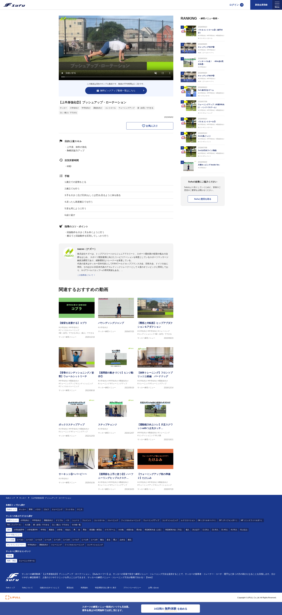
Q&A (9, 530)
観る (102, 540)
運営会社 (70, 588)
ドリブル (59, 520)
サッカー (63, 108)
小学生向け (74, 108)
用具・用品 (11, 561)
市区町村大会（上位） (153, 530)
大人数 (27, 525)
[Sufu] (12, 5)
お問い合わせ (153, 588)
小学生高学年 (32, 530)
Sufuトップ (10, 498)
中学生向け (86, 108)
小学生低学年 (19, 530)
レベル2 (29, 540)
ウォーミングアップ (127, 108)
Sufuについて (27, 588)
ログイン (234, 5)
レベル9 (94, 540)
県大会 (139, 530)
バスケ (38, 509)
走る (108, 540)
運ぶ (115, 540)
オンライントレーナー (16, 545)
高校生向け (97, 108)
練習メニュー (12, 520)
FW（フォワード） (14, 525)
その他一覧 (76, 525)
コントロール (110, 108)
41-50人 (234, 530)
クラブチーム (110, 530)
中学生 (43, 530)
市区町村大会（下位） (174, 530)
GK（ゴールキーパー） (207, 520)
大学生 (59, 530)
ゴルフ (46, 509)
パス (67, 520)
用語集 (9, 556)
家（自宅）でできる (145, 108)
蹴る (129, 540)
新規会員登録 (261, 5)
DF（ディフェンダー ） (228, 520)
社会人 (68, 530)
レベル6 (66, 540)
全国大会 (130, 530)
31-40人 (224, 530)
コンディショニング (170, 520)
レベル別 (10, 540)
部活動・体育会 (95, 530)
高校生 (51, 530)
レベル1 (20, 540)
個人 (187, 530)
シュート (75, 520)
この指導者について (85, 275)
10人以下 (196, 530)
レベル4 (48, 540)
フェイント (86, 520)
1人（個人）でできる (68, 113)
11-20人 (206, 530)
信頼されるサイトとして (49, 588)
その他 (121, 530)
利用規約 (84, 588)
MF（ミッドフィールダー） (252, 520)
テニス (79, 509)
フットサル (69, 509)
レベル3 (39, 540)
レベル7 (76, 540)
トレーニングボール (27, 561)
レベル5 (57, 540)
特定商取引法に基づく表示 (105, 588)
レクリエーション (188, 520)
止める (122, 540)
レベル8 (85, 540)
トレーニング (57, 509)
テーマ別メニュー (14, 535)
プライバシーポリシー (132, 588)
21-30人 (215, 530)
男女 (85, 530)
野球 (30, 509)
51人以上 (243, 530)
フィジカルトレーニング (130, 520)
